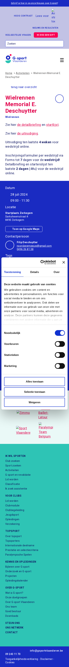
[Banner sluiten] (63, 262)
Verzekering (12, 524)
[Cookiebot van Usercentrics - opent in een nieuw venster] (42, 262)
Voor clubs (13, 495)
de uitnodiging (27, 133)
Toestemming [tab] (12, 271)
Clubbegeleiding (14, 510)
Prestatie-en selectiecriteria (21, 550)
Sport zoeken (13, 465)
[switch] (60, 344)
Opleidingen (12, 519)
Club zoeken (12, 461)
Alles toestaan (34, 381)
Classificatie (12, 484)
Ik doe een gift (46, 35)
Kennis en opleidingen (20, 561)
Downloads (11, 615)
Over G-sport (14, 587)
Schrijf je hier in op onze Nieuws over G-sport (34, 3)
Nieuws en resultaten (45, 28)
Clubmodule (12, 505)
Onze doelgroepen (16, 597)
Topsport (12, 531)
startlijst (52, 125)
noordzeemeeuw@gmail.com (34, 245)
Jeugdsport (12, 514)
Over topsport (13, 536)
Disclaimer (46, 659)
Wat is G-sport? (14, 592)
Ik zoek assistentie (16, 488)
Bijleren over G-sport (17, 566)
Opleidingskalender (16, 580)
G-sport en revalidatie (18, 474)
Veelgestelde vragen (18, 35)
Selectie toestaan (34, 391)
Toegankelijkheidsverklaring (21, 659)
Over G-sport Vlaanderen (19, 602)
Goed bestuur (13, 611)
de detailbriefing (29, 125)
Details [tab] (34, 271)
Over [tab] (57, 271)
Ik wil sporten (15, 456)
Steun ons (12, 623)
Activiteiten (12, 470)
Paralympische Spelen (18, 554)
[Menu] (62, 60)
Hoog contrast (23, 16)
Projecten (11, 576)
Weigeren (34, 402)
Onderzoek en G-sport (18, 571)
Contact (11, 632)
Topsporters (12, 540)
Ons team (11, 606)
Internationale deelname (19, 545)
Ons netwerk (14, 627)
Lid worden (11, 479)
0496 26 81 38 (25, 249)
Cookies (10, 662)
